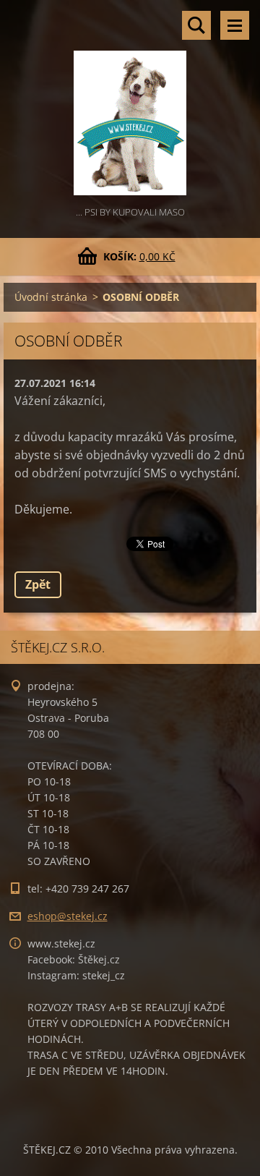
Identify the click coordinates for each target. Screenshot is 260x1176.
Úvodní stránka (50, 297)
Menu (234, 25)
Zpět (38, 584)
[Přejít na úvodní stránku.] (130, 102)
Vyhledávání (196, 25)
